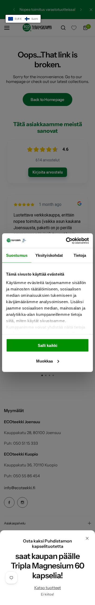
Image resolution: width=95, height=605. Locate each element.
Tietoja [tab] (80, 255)
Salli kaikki (47, 345)
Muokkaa (44, 361)
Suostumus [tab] (16, 255)
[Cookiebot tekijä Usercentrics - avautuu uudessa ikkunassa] (67, 240)
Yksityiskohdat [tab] (49, 255)
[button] (23, 19)
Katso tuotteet (47, 587)
